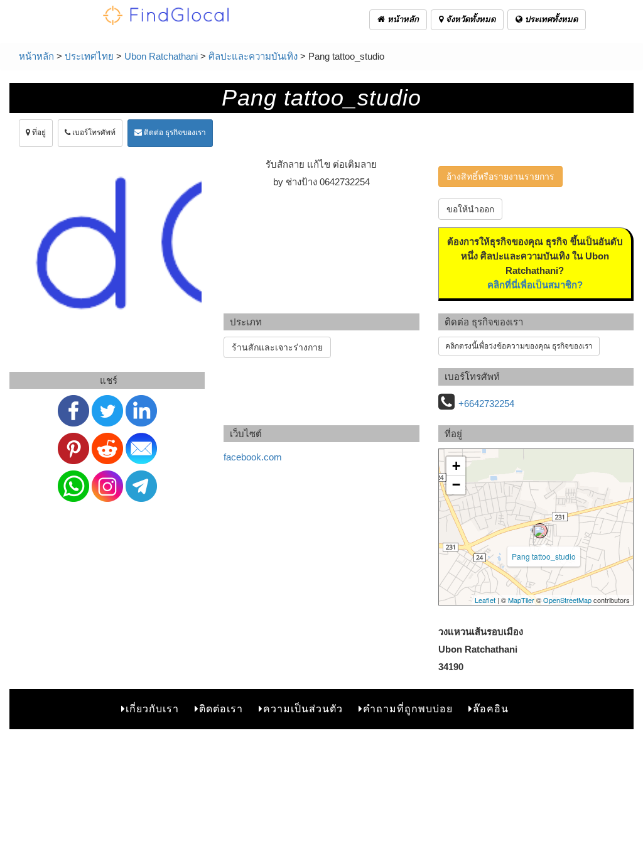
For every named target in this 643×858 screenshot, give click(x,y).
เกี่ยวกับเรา (152, 708)
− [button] (456, 484)
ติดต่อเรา (221, 708)
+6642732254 (486, 403)
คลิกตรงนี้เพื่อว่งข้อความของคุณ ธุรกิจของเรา (519, 346)
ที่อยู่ (38, 132)
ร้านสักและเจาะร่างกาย (277, 347)
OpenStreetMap (567, 600)
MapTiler (521, 600)
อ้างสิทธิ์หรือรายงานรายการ (500, 176)
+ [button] (456, 466)
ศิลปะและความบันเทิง (253, 56)
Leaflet (485, 600)
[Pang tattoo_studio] (540, 530)
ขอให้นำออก (470, 209)
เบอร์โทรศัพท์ (93, 132)
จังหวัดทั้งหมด (469, 19)
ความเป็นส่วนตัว (303, 708)
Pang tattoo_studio (544, 556)
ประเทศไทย (89, 56)
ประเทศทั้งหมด (550, 19)
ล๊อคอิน (491, 708)
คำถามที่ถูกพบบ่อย (408, 708)
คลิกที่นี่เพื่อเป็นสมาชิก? (535, 285)
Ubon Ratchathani (161, 56)
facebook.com (253, 457)
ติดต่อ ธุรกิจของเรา (174, 132)
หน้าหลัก (402, 19)
